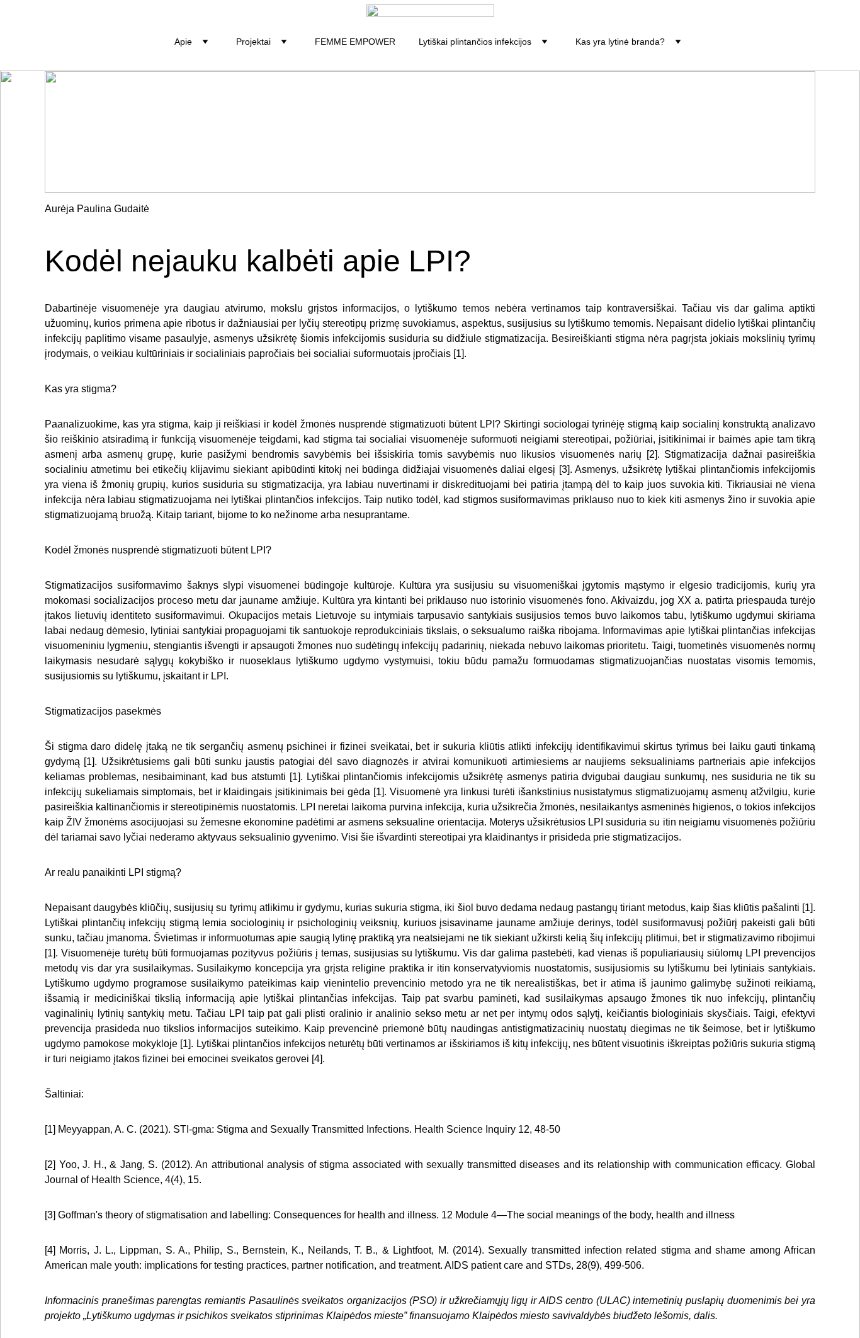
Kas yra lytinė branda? (620, 42)
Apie (183, 42)
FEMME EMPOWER (355, 42)
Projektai (253, 42)
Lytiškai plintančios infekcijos (475, 42)
